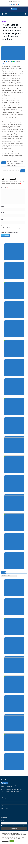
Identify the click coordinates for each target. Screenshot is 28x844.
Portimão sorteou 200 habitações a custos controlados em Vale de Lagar (15, 163)
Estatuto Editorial (5, 803)
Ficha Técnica (4, 806)
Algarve (8, 44)
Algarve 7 (14, 42)
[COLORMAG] (4, 783)
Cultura (4, 21)
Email (2, 213)
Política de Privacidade (6, 808)
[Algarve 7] (2, 14)
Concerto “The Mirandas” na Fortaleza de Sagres (11, 171)
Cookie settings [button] (5, 841)
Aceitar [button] (11, 840)
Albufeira (5, 44)
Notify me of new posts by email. (9, 232)
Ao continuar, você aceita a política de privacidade (14, 826)
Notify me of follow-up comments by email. (12, 228)
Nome (2, 206)
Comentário (4, 188)
